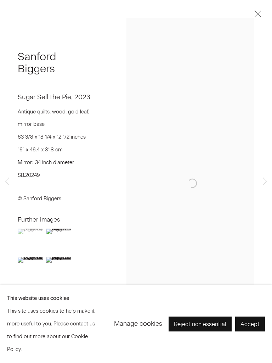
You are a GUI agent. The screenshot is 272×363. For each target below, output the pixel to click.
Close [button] (256, 16)
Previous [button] (7, 182)
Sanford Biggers (37, 62)
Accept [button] (250, 324)
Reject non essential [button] (200, 324)
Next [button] (265, 182)
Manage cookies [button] (138, 324)
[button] (31, 231)
